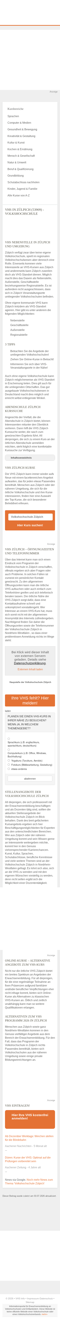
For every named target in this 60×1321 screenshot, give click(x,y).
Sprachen (13, 116)
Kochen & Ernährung (20, 149)
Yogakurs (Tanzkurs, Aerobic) (26, 760)
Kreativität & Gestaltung (21, 136)
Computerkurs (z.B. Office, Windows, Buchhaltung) (27, 754)
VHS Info (20, 1298)
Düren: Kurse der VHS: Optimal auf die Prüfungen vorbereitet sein (28, 1159)
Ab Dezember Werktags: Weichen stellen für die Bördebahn (29, 1138)
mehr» (45, 1314)
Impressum (33, 1298)
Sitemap (30, 1302)
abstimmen (30, 778)
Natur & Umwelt (17, 162)
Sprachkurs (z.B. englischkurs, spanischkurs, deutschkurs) (24, 744)
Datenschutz (46, 1298)
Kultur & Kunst (16, 142)
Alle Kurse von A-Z (19, 195)
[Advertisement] (30, 60)
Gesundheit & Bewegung (22, 129)
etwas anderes (19, 769)
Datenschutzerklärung (30, 663)
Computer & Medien (19, 122)
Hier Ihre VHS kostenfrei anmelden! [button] (30, 1116)
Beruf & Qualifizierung (21, 169)
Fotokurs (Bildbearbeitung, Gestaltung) (31, 764)
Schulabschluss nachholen (24, 182)
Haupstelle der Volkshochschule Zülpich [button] (30, 682)
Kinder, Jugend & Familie (22, 188)
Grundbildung (16, 175)
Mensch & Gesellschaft (21, 155)
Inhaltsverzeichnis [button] (21, 457)
